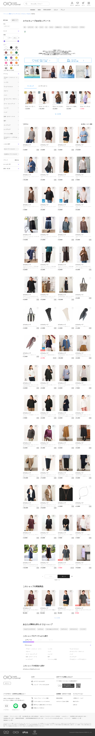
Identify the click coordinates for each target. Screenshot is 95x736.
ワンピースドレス (74, 649)
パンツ (49, 651)
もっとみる (58, 114)
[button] (11, 31)
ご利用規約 (5, 716)
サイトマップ (67, 718)
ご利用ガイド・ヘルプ (78, 698)
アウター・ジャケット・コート (33, 649)
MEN (39, 10)
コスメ (56, 10)
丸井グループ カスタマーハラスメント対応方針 (50, 716)
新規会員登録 (59, 698)
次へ (63, 576)
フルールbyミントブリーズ (52, 629)
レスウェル (40, 629)
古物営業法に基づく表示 (8, 718)
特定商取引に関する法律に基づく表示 (78, 716)
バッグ (71, 654)
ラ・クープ (83, 629)
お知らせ (75, 704)
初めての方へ (76, 701)
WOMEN (32, 10)
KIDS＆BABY (47, 9)
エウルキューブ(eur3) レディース (31, 669)
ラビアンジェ (64, 629)
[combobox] (37, 4)
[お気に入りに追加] (38, 591)
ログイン (7, 683)
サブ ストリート (73, 629)
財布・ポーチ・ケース (31, 656)
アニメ (63, 10)
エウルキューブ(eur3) (25, 13)
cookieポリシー (65, 716)
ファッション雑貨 (52, 659)
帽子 (49, 656)
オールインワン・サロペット (77, 651)
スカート (28, 651)
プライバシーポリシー (14, 716)
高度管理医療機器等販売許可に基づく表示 (34, 718)
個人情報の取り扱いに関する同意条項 (30, 716)
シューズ (50, 654)
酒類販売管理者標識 (19, 718)
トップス (50, 649)
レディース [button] (6, 26)
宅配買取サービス (76, 718)
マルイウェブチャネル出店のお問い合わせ (54, 718)
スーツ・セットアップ (31, 654)
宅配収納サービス (7, 720)
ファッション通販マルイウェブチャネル (11, 13)
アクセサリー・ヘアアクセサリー (78, 659)
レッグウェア (29, 659)
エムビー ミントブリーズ (29, 629)
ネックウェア (73, 656)
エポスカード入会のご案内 (62, 701)
